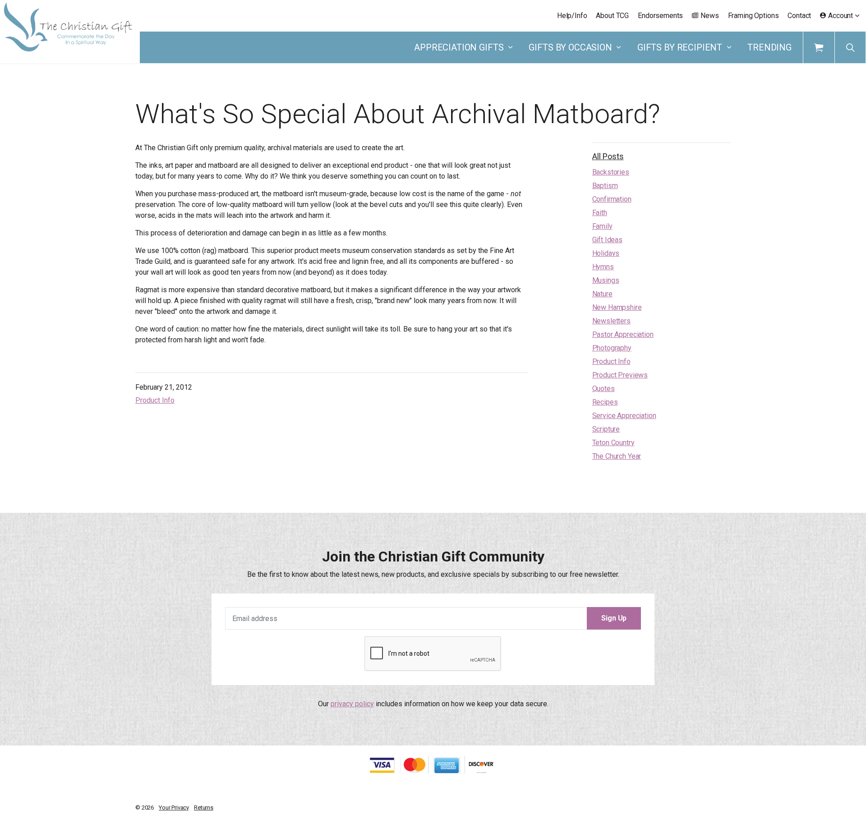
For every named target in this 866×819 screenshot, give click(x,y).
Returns (203, 807)
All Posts (608, 156)
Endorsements (660, 15)
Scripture (606, 429)
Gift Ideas (607, 239)
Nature (602, 294)
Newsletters (611, 321)
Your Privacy (174, 807)
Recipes (605, 402)
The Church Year (616, 456)
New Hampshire (617, 307)
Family (602, 226)
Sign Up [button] (613, 618)
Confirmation (611, 199)
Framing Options (753, 15)
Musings (605, 280)
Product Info (155, 400)
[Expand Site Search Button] (850, 47)
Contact (799, 15)
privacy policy (352, 703)
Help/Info (572, 15)
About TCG (612, 15)
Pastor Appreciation (623, 334)
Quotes (603, 388)
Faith (599, 212)
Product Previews (620, 375)
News (709, 15)
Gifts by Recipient (679, 47)
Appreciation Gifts (458, 47)
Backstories (610, 172)
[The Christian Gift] (68, 27)
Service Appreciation (624, 415)
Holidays (606, 253)
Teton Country (613, 442)
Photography (611, 348)
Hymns (603, 266)
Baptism (605, 185)
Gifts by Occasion (570, 47)
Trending (769, 47)
